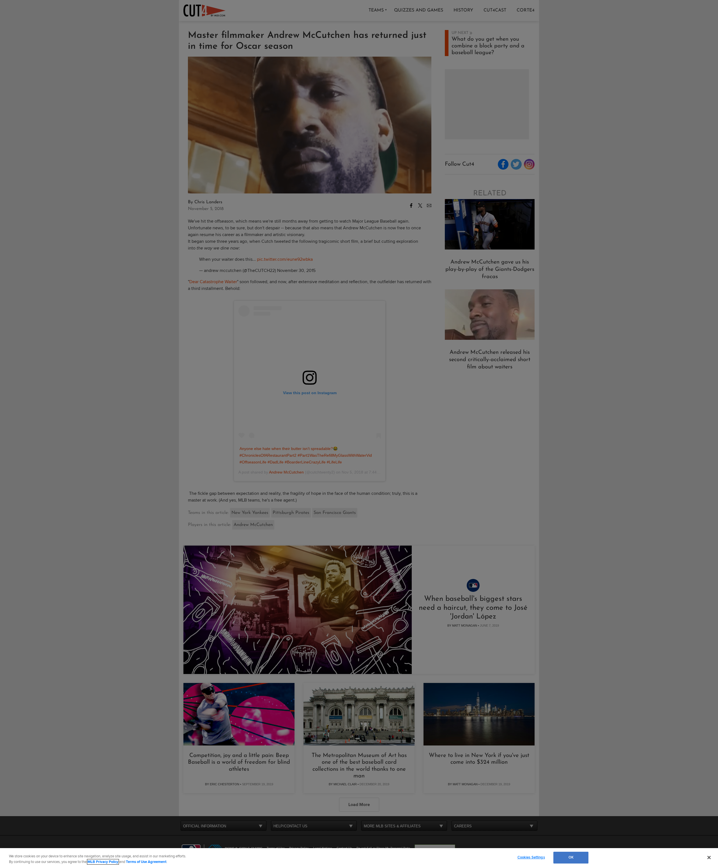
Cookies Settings (531, 857)
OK (571, 857)
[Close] (709, 857)
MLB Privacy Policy (103, 862)
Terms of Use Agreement (146, 862)
